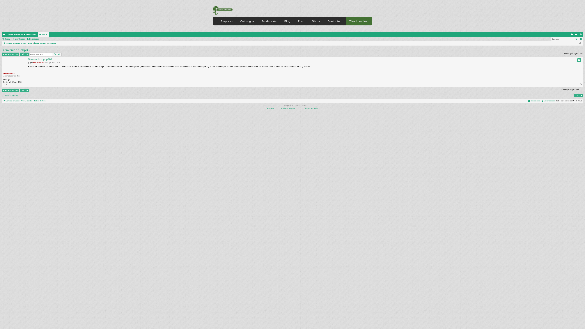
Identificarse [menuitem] (577, 35)
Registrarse (34, 39)
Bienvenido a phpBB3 (16, 50)
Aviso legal (270, 108)
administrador (9, 73)
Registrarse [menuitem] (581, 35)
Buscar (7, 39)
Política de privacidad (288, 108)
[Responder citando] (579, 60)
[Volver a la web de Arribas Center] (292, 16)
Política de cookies (311, 108)
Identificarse (20, 39)
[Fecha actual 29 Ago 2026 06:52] (580, 43)
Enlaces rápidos (4, 35)
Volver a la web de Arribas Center (22, 34)
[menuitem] (571, 34)
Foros (44, 34)
